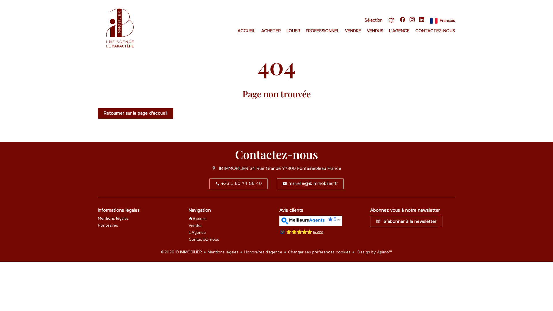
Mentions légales (223, 252)
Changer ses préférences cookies (319, 252)
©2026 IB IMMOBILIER (181, 252)
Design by (374, 252)
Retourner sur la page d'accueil (135, 113)
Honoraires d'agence (263, 252)
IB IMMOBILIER (233, 168)
